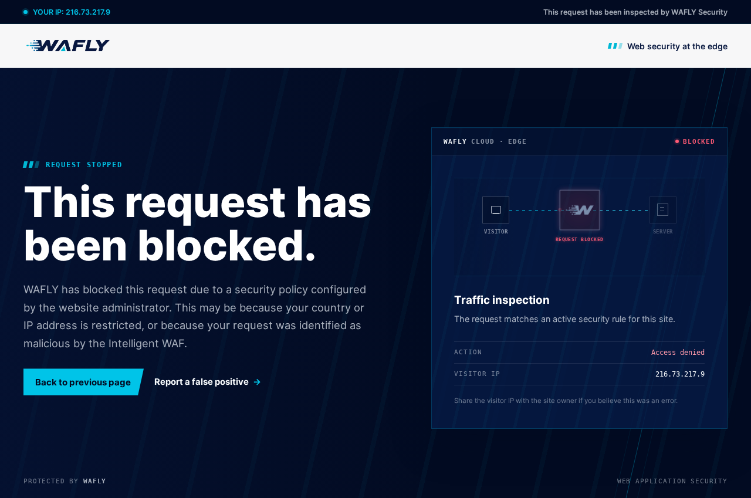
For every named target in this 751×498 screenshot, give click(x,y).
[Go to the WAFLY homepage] (68, 45)
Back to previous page (83, 382)
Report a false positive (201, 382)
